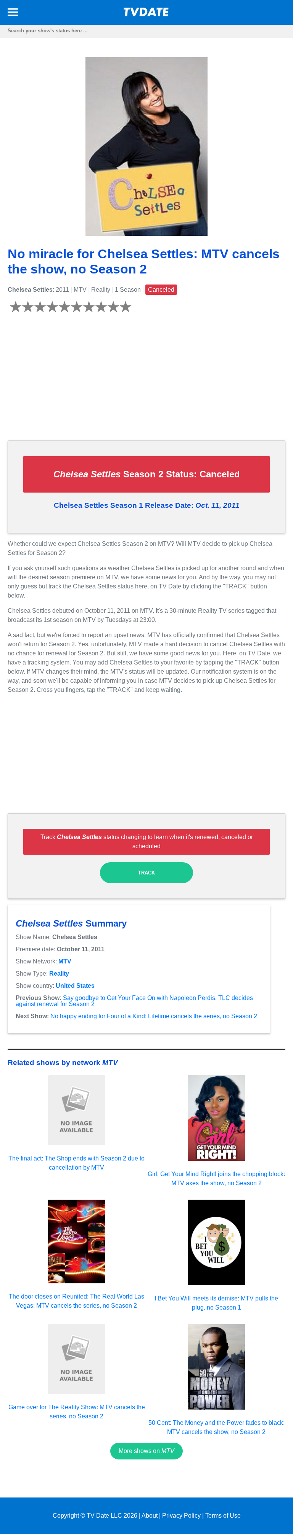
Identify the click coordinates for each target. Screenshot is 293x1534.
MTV (64, 961)
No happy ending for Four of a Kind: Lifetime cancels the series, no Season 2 (153, 1016)
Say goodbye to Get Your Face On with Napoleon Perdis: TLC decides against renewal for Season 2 (134, 1001)
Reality (59, 973)
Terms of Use (223, 1515)
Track (146, 873)
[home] (146, 14)
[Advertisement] (146, 381)
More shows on (146, 1451)
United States (75, 985)
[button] (13, 13)
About (150, 1515)
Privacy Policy (181, 1515)
